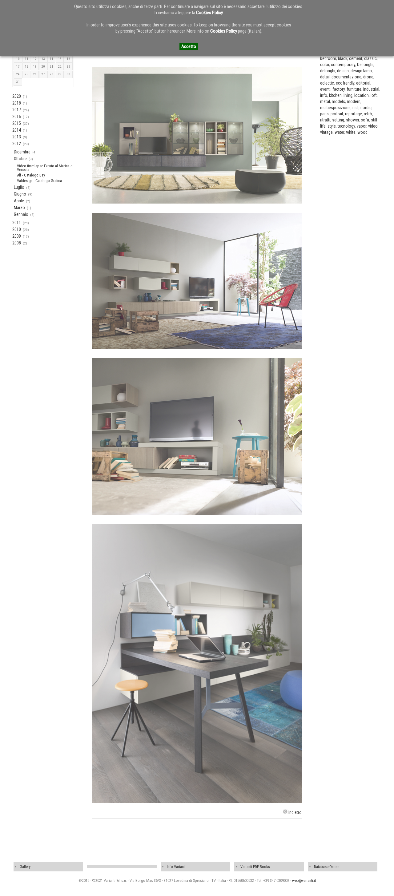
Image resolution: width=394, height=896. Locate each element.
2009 (16, 236)
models (338, 101)
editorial (363, 83)
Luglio (19, 187)
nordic (366, 107)
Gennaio (21, 214)
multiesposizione (335, 107)
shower (352, 119)
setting (338, 119)
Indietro (295, 812)
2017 (16, 109)
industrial (371, 89)
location (361, 95)
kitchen (335, 95)
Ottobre (20, 158)
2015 (16, 123)
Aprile (19, 200)
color (324, 64)
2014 (16, 130)
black (342, 58)
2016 (16, 116)
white (351, 132)
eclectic (327, 83)
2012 (16, 143)
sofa (365, 119)
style (332, 126)
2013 (16, 136)
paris (324, 113)
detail (325, 76)
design (343, 70)
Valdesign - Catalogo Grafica (39, 180)
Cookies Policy (209, 12)
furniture (354, 89)
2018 (16, 103)
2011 (16, 222)
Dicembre (22, 151)
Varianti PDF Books (255, 866)
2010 (16, 229)
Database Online (326, 866)
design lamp (361, 70)
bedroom (328, 58)
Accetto (188, 46)
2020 (16, 96)
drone (368, 76)
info (323, 95)
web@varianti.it (304, 880)
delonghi (327, 70)
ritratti (325, 119)
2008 (16, 242)
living (348, 95)
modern (353, 101)
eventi (325, 89)
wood (362, 132)
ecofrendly (345, 83)
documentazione (346, 76)
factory (338, 89)
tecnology (346, 126)
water (339, 132)
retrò (368, 113)
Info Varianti (176, 866)
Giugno (20, 194)
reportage (353, 113)
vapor (361, 126)
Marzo (19, 207)
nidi (355, 107)
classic (370, 58)
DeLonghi (365, 64)
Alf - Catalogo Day (31, 175)
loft (374, 95)
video (373, 126)
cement (355, 58)
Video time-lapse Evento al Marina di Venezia (45, 168)
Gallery (25, 866)
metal (325, 101)
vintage (326, 132)
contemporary (343, 64)
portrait (337, 113)
